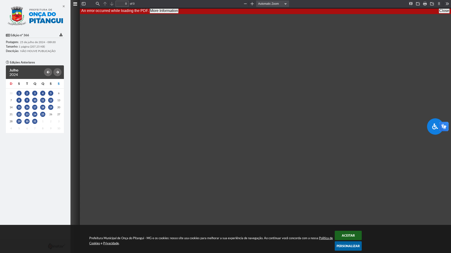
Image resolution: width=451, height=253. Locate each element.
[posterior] (57, 72)
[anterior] (48, 72)
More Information (164, 11)
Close (444, 11)
